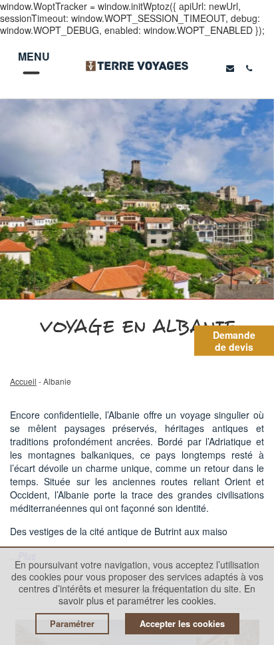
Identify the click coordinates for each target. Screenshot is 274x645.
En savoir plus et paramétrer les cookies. (157, 594)
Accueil (23, 381)
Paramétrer (72, 624)
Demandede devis (234, 340)
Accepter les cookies (182, 624)
